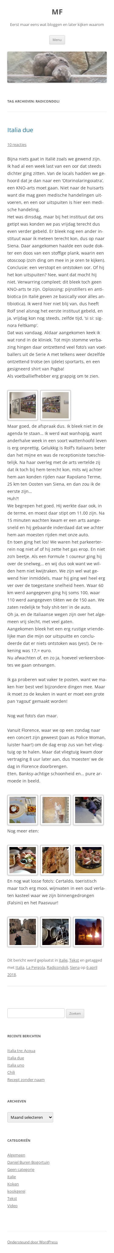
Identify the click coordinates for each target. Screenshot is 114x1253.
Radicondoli (57, 967)
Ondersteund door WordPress (32, 1242)
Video (12, 1205)
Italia (20, 967)
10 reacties (16, 144)
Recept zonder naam (26, 1079)
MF (57, 12)
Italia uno (15, 1065)
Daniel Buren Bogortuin (28, 1162)
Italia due (20, 130)
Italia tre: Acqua (21, 1050)
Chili (11, 1072)
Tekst (74, 960)
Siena (75, 967)
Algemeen (16, 1155)
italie (63, 960)
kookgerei (16, 1191)
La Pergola (35, 967)
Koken (13, 1184)
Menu (57, 39)
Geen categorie (20, 1169)
